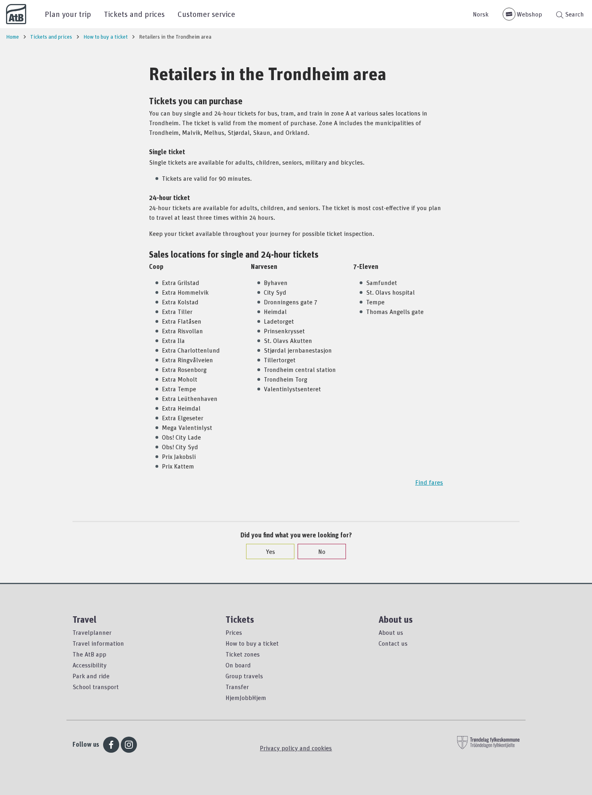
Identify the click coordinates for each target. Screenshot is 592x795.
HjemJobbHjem (246, 698)
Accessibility (89, 665)
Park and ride (91, 676)
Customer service (206, 14)
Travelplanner (92, 632)
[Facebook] (111, 745)
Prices (234, 632)
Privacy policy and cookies (296, 748)
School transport (95, 687)
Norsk (481, 14)
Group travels (244, 676)
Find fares (429, 482)
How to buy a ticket (252, 643)
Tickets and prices (134, 14)
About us (391, 632)
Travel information (98, 643)
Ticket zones (243, 654)
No (321, 551)
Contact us (393, 643)
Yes (270, 551)
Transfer (237, 687)
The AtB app (89, 654)
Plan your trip (68, 14)
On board (238, 665)
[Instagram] (129, 745)
